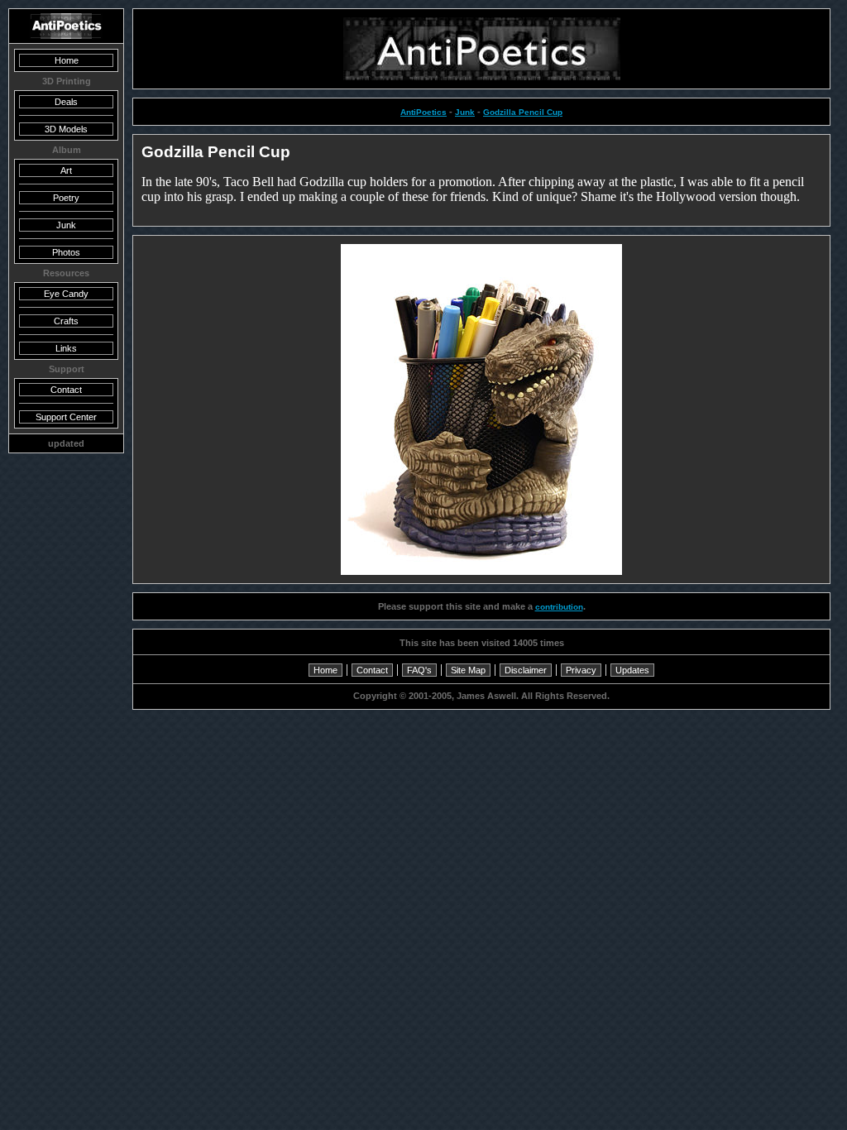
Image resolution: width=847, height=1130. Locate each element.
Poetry (66, 198)
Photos (66, 252)
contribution (559, 606)
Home (325, 670)
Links (66, 348)
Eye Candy (66, 294)
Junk (465, 112)
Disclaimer (526, 670)
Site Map (468, 670)
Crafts (66, 321)
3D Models (66, 129)
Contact (372, 670)
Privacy (581, 670)
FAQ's (419, 670)
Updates (632, 670)
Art (66, 170)
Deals (66, 102)
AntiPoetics (423, 112)
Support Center (66, 417)
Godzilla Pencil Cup (522, 112)
